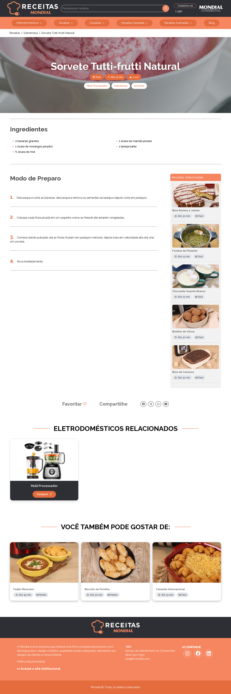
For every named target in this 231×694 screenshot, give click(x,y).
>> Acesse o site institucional (38, 668)
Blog (212, 22)
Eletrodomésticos (27, 22)
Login (178, 11)
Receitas (64, 22)
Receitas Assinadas (176, 22)
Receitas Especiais (132, 22)
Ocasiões (95, 22)
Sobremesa (31, 33)
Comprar (42, 494)
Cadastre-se (185, 5)
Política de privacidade (31, 661)
